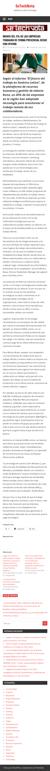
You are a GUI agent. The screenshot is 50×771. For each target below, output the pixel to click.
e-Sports (9, 692)
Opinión (9, 734)
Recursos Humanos (14, 743)
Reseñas (9, 746)
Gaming (9, 711)
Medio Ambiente (13, 730)
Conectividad (11, 689)
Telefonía (9, 756)
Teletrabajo (10, 759)
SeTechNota (25, 6)
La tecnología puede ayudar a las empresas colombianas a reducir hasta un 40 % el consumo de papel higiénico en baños (23, 653)
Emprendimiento (13, 698)
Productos (10, 740)
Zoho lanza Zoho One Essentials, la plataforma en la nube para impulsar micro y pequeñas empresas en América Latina (35, 562)
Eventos (9, 708)
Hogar (8, 721)
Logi (5, 595)
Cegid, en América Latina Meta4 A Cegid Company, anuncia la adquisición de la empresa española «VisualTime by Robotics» (11, 563)
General (9, 714)
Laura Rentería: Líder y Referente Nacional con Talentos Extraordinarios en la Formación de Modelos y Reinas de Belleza (23, 606)
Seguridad (10, 753)
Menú (10, 19)
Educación (10, 695)
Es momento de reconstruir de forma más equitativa (11, 581)
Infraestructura (12, 724)
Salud (8, 750)
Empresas (34, 47)
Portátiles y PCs (12, 737)
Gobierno (10, 718)
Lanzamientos (11, 727)
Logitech (13, 595)
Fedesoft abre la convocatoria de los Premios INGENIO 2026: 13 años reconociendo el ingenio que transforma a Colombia (23, 662)
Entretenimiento (12, 705)
